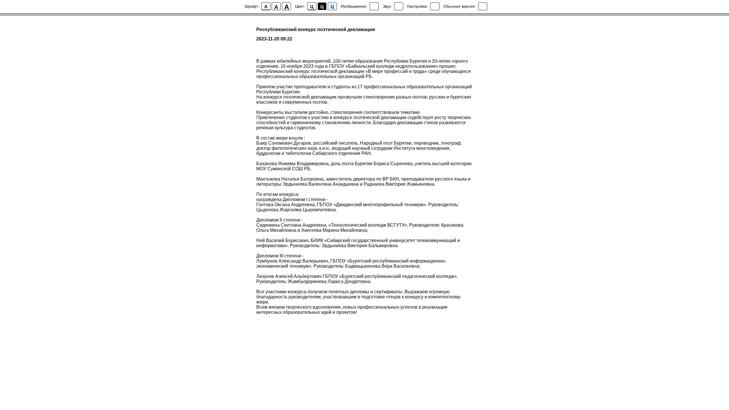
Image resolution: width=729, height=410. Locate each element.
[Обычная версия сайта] (482, 6)
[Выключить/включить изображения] (374, 6)
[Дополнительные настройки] (434, 6)
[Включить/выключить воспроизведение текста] (398, 6)
